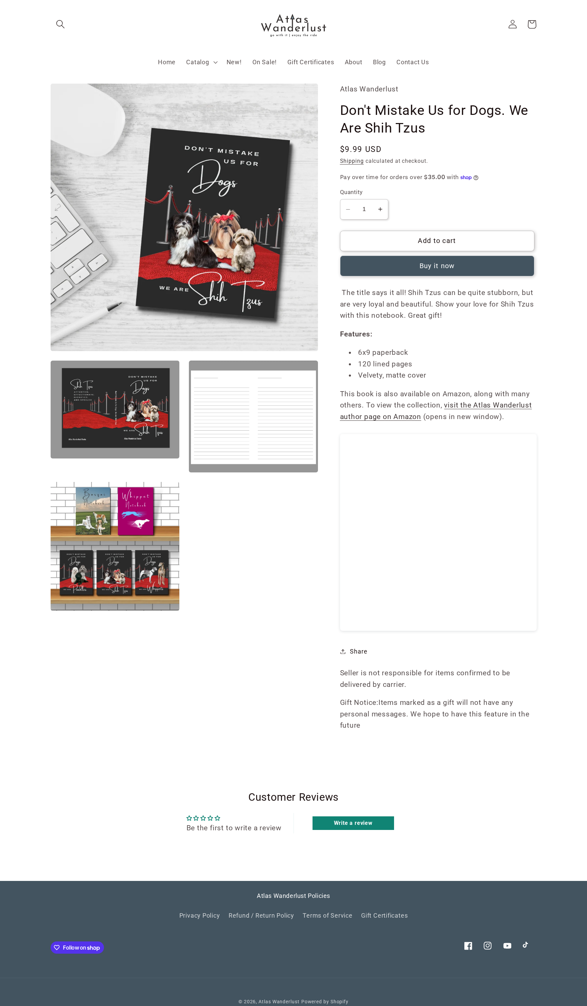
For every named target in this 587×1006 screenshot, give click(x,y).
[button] (60, 24)
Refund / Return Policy (261, 915)
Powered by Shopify (325, 1001)
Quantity (351, 192)
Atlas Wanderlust (279, 1001)
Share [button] (358, 651)
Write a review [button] (353, 823)
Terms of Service (327, 915)
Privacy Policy (199, 915)
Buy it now (437, 266)
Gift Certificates (384, 915)
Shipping (352, 161)
